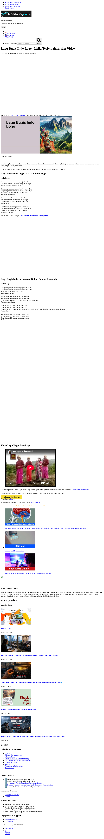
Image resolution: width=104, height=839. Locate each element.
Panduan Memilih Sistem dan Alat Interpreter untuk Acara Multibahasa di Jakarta (29, 655)
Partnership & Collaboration (14, 766)
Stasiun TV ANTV (7, 628)
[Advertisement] (52, 70)
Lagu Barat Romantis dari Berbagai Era (34, 216)
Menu (3, 27)
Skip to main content (11, 4)
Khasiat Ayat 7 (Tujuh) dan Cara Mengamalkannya (18, 709)
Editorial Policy (10, 757)
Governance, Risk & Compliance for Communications (24, 783)
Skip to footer (9, 8)
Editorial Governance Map (13, 755)
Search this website (11, 43)
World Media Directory (12, 795)
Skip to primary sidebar (12, 6)
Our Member (9, 821)
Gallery (7, 796)
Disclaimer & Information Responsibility (18, 760)
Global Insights (35, 502)
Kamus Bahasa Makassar (80, 490)
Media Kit (8, 764)
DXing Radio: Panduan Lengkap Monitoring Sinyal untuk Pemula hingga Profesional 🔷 (31, 682)
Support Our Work (11, 819)
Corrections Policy (11, 762)
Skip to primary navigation (13, 2)
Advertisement (9, 768)
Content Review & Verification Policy (17, 759)
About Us (8, 753)
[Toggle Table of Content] (2, 160)
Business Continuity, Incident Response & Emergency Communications (30, 785)
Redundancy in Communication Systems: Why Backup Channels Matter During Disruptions (33, 736)
